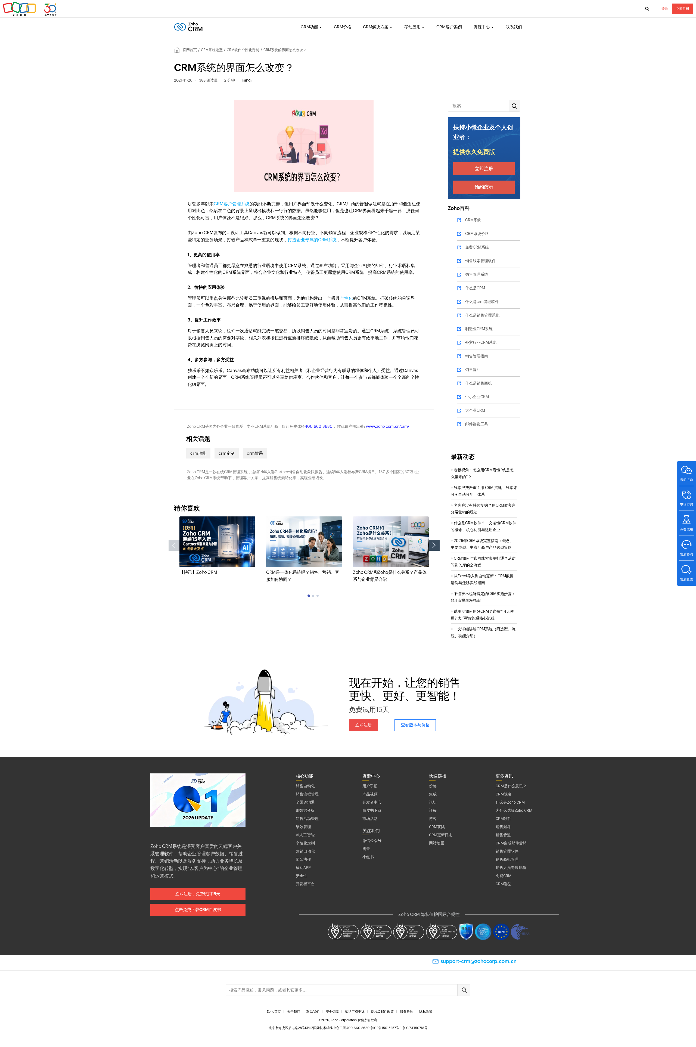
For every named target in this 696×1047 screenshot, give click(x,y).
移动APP (303, 867)
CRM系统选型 (212, 50)
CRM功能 (309, 26)
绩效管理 (303, 827)
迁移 (433, 810)
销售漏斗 (472, 369)
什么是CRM (475, 288)
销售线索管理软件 (480, 261)
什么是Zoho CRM (510, 802)
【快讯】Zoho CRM (198, 572)
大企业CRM (475, 410)
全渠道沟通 (305, 802)
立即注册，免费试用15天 (197, 893)
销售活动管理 (307, 818)
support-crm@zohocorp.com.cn (478, 961)
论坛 (433, 802)
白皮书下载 (371, 810)
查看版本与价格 (415, 725)
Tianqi (246, 80)
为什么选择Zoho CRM (514, 810)
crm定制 (227, 453)
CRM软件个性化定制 (243, 50)
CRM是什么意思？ (511, 786)
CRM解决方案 (376, 26)
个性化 (346, 298)
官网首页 (190, 50)
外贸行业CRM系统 (480, 342)
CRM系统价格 (477, 233)
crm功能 (198, 453)
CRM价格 (342, 26)
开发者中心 (371, 802)
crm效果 (255, 453)
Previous (174, 545)
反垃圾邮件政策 (382, 1011)
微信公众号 (371, 840)
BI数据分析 (305, 810)
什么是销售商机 (478, 383)
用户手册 (370, 786)
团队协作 (303, 859)
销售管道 (503, 835)
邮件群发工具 (476, 424)
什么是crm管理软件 (482, 301)
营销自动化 (305, 851)
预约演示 (484, 187)
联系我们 (514, 26)
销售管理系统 (476, 274)
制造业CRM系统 (479, 329)
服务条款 (406, 1011)
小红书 (368, 857)
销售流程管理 (307, 794)
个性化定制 (305, 843)
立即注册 (682, 9)
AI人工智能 (305, 835)
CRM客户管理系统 (232, 203)
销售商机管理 (507, 859)
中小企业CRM (477, 397)
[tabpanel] (217, 546)
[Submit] (463, 990)
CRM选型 (503, 884)
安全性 (301, 875)
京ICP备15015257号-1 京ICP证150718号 (398, 1028)
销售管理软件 (507, 851)
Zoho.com (30, 9)
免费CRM (503, 875)
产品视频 (370, 794)
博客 (433, 818)
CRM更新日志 (440, 835)
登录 (664, 9)
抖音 (366, 849)
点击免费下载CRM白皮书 (198, 909)
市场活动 (370, 818)
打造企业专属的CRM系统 (312, 239)
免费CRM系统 (477, 247)
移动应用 (412, 26)
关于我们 (293, 1011)
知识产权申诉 (355, 1011)
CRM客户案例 (449, 26)
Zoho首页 (274, 1011)
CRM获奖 (437, 827)
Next (434, 545)
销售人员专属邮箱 (511, 867)
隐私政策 (425, 1011)
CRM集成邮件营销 (511, 843)
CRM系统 (473, 220)
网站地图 (436, 843)
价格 (433, 786)
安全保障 (332, 1011)
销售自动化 (305, 786)
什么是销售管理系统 (482, 315)
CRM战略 (503, 794)
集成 (433, 794)
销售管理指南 (476, 356)
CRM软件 (503, 818)
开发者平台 (305, 884)
